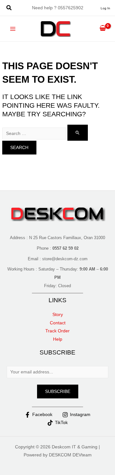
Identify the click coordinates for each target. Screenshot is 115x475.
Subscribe (57, 391)
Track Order (57, 331)
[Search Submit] (77, 132)
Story (57, 314)
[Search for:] (45, 133)
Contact (57, 323)
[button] (9, 8)
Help (57, 339)
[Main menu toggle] (12, 28)
